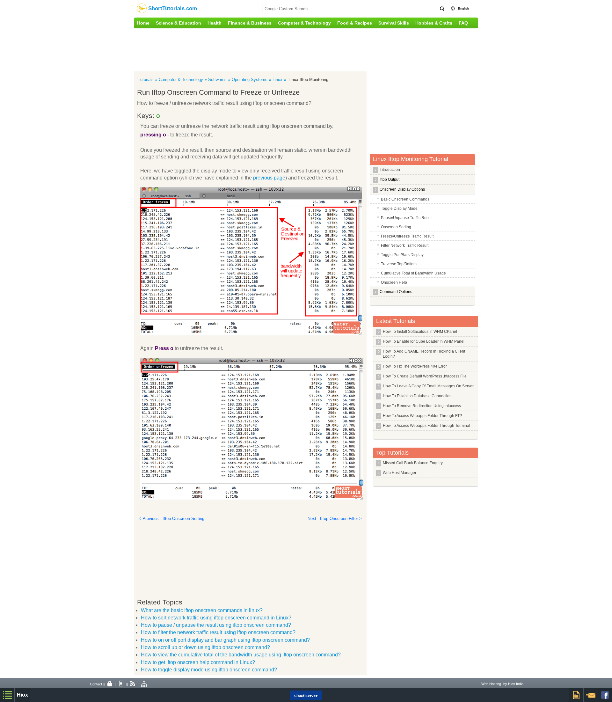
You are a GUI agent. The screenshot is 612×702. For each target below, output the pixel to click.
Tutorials (146, 79)
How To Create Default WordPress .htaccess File (425, 376)
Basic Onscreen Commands (405, 199)
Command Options (396, 291)
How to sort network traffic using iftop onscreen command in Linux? (216, 617)
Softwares (217, 79)
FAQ (463, 23)
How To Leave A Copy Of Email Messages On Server (428, 386)
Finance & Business (250, 23)
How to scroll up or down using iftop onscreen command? (205, 647)
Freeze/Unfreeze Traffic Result (407, 236)
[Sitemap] (144, 684)
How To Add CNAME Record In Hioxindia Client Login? (424, 354)
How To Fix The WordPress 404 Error (415, 366)
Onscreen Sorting (396, 227)
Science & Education (178, 23)
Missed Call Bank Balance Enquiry (413, 463)
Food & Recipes (354, 23)
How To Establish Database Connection (417, 396)
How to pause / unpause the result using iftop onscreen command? (216, 625)
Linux (277, 79)
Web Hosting (491, 684)
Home (143, 23)
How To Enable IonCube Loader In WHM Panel (423, 341)
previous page (269, 177)
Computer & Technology (304, 23)
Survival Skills (393, 23)
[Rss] (133, 684)
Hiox (22, 695)
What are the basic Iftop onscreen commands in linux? (202, 610)
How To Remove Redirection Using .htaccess (422, 406)
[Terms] (121, 684)
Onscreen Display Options (402, 189)
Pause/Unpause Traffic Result (407, 218)
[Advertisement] (266, 49)
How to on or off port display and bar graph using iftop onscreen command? (225, 640)
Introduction (390, 169)
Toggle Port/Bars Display (402, 254)
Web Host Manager (399, 473)
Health (215, 23)
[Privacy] (110, 684)
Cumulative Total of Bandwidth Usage (413, 273)
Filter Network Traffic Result (404, 245)
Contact (96, 684)
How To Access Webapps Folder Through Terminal (426, 425)
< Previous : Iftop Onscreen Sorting (171, 518)
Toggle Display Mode (399, 208)
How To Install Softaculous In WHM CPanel (420, 331)
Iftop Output (389, 179)
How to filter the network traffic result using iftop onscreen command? (218, 632)
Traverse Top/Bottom (399, 264)
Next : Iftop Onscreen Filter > (335, 518)
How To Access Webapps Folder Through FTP (422, 415)
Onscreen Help (394, 282)
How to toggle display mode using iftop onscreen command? (209, 669)
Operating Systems (249, 79)
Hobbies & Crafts (433, 23)
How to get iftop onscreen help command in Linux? (198, 662)
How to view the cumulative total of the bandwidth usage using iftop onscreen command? (241, 654)
